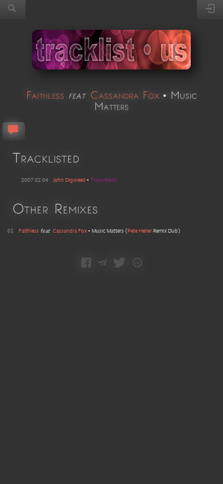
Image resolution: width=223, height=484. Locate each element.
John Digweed (69, 180)
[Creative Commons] (137, 264)
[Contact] (102, 264)
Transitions (103, 180)
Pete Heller (140, 231)
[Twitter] (119, 264)
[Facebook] (86, 264)
